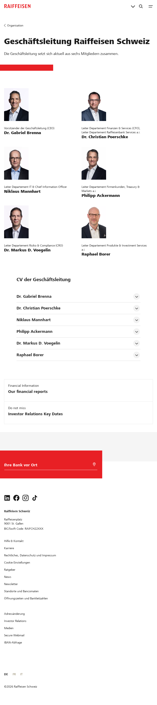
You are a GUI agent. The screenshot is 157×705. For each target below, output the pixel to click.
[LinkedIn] (7, 498)
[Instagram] (25, 498)
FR (14, 674)
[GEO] (94, 464)
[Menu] (150, 6)
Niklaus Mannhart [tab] (34, 319)
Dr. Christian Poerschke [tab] (39, 308)
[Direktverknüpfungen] (133, 6)
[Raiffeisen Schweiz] (17, 6)
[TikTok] (35, 498)
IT (21, 674)
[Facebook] (16, 498)
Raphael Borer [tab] (30, 354)
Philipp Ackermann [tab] (35, 331)
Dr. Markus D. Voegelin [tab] (38, 343)
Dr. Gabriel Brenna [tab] (34, 296)
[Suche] (141, 6)
